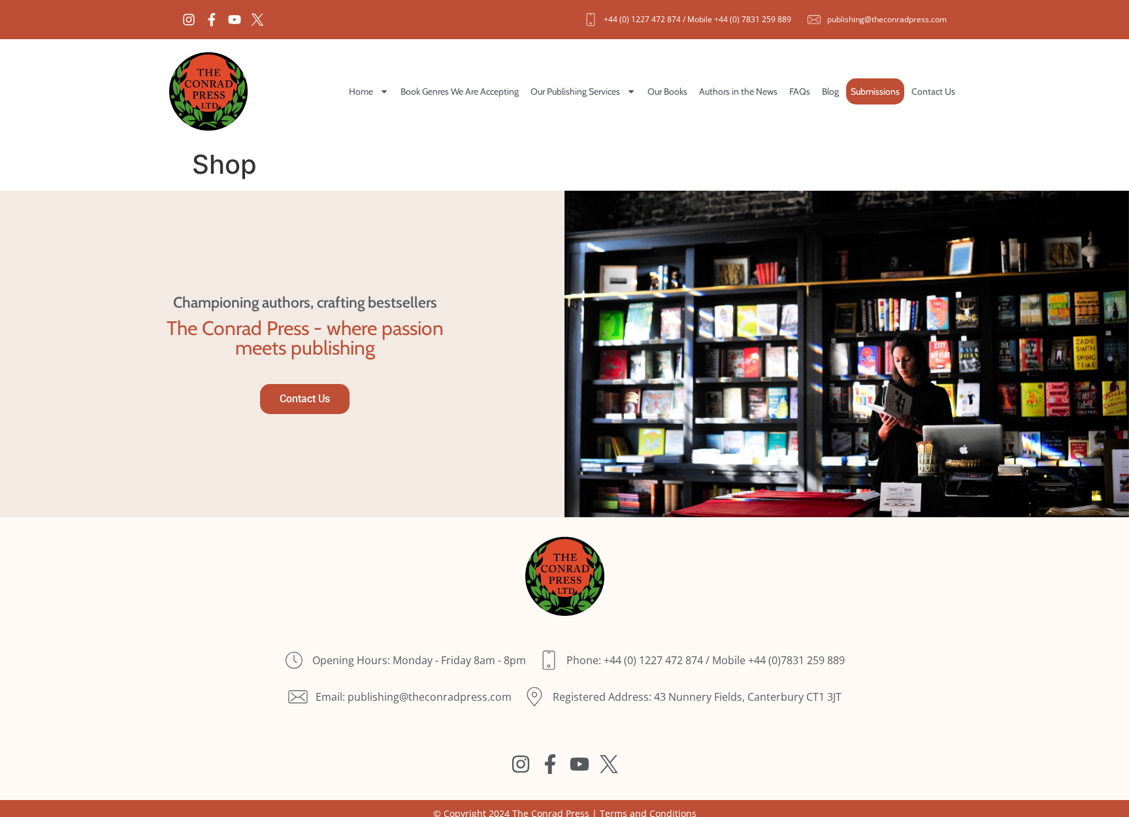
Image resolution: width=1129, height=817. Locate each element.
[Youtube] (234, 19)
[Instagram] (188, 19)
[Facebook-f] (211, 19)
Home (361, 91)
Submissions (875, 91)
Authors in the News (738, 91)
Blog (830, 91)
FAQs (799, 91)
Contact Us (933, 91)
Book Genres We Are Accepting (460, 91)
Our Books (667, 91)
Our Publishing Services (575, 91)
